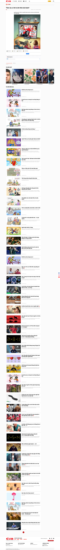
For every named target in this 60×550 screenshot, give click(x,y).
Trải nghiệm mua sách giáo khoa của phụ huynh (30, 198)
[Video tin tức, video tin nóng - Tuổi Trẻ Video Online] (21, 539)
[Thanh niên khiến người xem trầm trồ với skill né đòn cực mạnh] (14, 477)
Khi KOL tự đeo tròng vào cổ (27, 89)
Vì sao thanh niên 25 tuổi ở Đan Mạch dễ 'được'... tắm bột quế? (30, 513)
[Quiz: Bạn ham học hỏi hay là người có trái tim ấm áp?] (14, 319)
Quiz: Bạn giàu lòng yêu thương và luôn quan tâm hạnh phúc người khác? (31, 356)
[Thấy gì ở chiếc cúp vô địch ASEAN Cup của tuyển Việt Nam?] (14, 152)
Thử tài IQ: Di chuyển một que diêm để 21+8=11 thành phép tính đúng (29, 336)
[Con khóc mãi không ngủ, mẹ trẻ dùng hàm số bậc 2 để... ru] (14, 428)
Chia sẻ (28, 53)
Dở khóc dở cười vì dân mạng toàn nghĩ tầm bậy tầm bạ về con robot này (30, 395)
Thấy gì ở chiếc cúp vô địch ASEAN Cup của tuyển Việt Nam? (30, 149)
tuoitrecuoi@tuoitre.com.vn (34, 544)
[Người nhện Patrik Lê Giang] (14, 231)
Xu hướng (15, 1)
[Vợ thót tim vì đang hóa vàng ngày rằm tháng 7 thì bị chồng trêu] (14, 457)
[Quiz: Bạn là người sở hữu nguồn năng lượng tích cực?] (14, 388)
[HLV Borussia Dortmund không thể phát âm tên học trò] (14, 369)
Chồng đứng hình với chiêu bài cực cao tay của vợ (30, 464)
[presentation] (6, 76)
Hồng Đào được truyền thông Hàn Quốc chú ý (31, 522)
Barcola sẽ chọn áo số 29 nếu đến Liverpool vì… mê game (30, 326)
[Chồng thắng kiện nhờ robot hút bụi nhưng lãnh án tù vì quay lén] (14, 300)
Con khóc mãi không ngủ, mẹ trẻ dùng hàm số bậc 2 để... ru (31, 425)
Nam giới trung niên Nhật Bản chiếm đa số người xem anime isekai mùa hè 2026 (17, 82)
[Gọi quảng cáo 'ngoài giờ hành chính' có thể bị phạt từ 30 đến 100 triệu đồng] (14, 123)
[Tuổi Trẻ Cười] (53, 538)
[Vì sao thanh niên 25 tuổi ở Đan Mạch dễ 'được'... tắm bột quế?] (14, 516)
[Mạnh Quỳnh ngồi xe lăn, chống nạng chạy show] (42, 76)
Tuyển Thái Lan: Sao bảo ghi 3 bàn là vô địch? (31, 139)
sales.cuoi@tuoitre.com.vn (10, 545)
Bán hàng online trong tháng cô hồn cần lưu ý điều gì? (31, 110)
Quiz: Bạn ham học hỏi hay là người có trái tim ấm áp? (31, 316)
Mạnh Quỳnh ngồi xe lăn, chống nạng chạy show (42, 82)
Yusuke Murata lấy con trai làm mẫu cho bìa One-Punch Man (30, 405)
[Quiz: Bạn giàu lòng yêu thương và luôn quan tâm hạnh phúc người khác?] (14, 359)
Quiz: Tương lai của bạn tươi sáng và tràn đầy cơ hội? (31, 277)
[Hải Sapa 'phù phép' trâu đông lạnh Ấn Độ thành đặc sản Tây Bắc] (14, 192)
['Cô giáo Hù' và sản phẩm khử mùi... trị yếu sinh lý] (14, 221)
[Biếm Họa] (30, 5)
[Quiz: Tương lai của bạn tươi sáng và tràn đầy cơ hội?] (14, 280)
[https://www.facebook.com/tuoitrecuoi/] (49, 538)
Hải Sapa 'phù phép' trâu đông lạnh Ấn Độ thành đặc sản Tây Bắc (30, 189)
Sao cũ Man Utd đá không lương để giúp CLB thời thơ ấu (31, 346)
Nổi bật (20, 1)
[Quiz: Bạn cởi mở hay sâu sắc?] (14, 497)
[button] (29, 1)
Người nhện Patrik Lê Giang (27, 227)
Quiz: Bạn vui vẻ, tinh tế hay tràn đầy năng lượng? (30, 484)
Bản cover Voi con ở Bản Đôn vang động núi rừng (30, 267)
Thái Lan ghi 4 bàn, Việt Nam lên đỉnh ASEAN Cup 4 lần (31, 159)
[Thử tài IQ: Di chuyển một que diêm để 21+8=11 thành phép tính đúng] (14, 339)
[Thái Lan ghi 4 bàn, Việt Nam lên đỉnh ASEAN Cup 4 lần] (14, 162)
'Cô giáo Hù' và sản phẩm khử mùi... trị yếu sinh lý (30, 218)
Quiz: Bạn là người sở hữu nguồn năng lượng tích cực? (31, 385)
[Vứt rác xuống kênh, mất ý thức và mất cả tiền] (14, 211)
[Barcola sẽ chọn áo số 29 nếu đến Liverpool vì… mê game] (14, 329)
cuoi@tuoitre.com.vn (21, 544)
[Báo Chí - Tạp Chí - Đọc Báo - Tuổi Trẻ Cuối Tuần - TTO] (18, 539)
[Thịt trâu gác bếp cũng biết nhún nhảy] (14, 182)
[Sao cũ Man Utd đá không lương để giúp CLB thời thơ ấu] (14, 349)
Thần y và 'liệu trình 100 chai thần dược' (30, 168)
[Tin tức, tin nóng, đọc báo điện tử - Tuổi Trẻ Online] (15, 539)
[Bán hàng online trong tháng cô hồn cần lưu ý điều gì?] (14, 113)
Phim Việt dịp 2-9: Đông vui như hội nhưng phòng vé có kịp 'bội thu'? (30, 238)
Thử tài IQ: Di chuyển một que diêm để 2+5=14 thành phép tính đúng (29, 434)
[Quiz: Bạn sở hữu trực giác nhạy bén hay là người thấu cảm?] (30, 76)
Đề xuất (25, 1)
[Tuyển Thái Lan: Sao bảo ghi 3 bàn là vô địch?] (14, 142)
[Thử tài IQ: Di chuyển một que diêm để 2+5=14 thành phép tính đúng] (14, 437)
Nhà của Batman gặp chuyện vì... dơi (29, 443)
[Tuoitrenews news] (25, 539)
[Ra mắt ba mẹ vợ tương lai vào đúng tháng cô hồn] (14, 103)
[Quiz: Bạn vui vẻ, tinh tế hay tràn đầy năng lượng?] (14, 487)
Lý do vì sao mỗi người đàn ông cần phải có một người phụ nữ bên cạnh (30, 415)
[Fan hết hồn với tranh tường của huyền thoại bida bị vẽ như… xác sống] (14, 290)
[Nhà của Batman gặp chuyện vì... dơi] (14, 447)
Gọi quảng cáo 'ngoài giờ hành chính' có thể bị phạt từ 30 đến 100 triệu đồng (31, 120)
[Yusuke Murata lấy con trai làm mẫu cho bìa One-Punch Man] (14, 408)
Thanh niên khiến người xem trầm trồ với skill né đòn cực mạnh (31, 474)
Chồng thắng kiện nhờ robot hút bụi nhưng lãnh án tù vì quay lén (30, 297)
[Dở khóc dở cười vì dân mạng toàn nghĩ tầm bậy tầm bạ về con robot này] (14, 398)
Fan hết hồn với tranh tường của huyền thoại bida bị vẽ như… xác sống (31, 287)
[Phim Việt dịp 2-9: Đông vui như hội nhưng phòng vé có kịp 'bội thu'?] (14, 241)
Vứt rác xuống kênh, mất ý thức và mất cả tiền (31, 207)
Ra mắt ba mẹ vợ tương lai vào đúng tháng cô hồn (31, 100)
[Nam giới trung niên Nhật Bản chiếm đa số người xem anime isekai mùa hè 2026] (18, 76)
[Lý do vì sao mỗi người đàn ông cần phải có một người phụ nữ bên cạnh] (14, 418)
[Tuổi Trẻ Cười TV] (51, 538)
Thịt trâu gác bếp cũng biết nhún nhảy (29, 178)
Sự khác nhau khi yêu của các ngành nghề (30, 306)
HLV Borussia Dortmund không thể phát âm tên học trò (30, 366)
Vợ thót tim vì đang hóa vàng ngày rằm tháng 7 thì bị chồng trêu (31, 454)
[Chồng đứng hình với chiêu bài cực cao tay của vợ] (14, 467)
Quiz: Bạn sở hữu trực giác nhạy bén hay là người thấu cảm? (29, 82)
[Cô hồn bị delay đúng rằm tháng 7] (14, 133)
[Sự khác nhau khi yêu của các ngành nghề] (14, 310)
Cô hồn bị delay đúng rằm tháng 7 (28, 129)
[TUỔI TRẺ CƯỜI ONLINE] (9, 539)
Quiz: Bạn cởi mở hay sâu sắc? (28, 493)
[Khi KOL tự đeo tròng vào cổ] (14, 93)
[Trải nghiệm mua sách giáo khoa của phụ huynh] (14, 201)
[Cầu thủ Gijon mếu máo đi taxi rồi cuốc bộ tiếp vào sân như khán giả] (14, 251)
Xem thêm (7, 64)
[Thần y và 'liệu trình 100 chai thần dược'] (14, 172)
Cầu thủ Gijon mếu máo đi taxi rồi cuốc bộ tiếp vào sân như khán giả (30, 248)
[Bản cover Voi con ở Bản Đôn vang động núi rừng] (14, 270)
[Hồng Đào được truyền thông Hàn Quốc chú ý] (14, 526)
